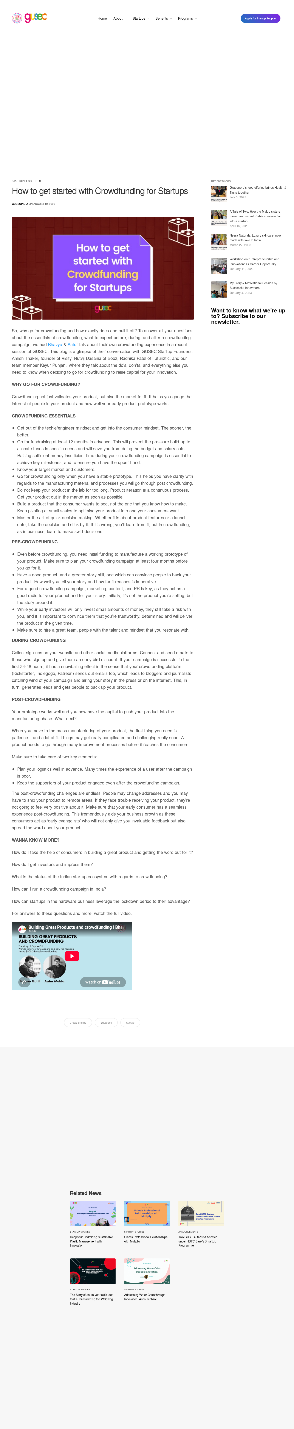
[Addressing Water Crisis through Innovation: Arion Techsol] (147, 1271)
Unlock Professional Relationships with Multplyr (145, 1239)
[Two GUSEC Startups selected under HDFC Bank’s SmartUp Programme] (201, 1213)
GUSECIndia (20, 204)
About (117, 18)
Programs (185, 18)
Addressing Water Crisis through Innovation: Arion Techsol (144, 1297)
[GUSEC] (29, 18)
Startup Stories (80, 1231)
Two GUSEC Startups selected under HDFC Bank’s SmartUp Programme (198, 1241)
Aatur (73, 344)
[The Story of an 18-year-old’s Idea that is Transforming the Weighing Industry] (93, 1271)
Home (102, 18)
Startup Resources (26, 181)
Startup (130, 1022)
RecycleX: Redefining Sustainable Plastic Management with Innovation (91, 1241)
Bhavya (55, 344)
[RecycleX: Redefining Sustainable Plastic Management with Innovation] (93, 1213)
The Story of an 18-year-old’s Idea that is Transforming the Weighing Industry (91, 1299)
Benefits (161, 18)
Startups (139, 18)
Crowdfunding (78, 1022)
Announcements (188, 1231)
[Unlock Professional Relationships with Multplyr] (147, 1213)
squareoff (106, 1022)
